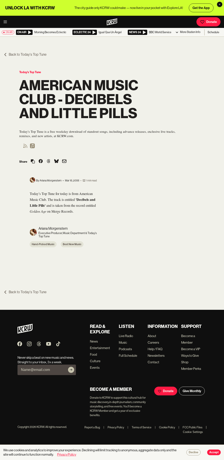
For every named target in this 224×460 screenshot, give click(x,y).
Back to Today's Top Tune (28, 54)
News (94, 341)
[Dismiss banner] (219, 4)
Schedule (213, 32)
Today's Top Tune (30, 72)
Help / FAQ (155, 349)
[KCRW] (25, 332)
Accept (214, 452)
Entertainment (100, 348)
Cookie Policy (165, 427)
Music (123, 342)
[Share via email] (64, 161)
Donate (211, 22)
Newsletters (156, 355)
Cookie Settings (193, 432)
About (152, 336)
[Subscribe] (71, 370)
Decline (193, 452)
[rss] (25, 147)
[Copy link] (33, 161)
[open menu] (6, 22)
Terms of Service (139, 427)
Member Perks (191, 368)
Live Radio (126, 336)
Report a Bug (92, 427)
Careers (153, 342)
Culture (95, 361)
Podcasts (125, 349)
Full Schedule (128, 355)
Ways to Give (190, 355)
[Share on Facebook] (40, 161)
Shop (184, 362)
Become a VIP (190, 349)
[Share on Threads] (48, 161)
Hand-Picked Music (43, 244)
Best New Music (72, 244)
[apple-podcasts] (32, 147)
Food (93, 354)
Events (95, 367)
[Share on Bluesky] (56, 161)
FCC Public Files (190, 427)
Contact (153, 362)
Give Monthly (192, 391)
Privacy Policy (113, 427)
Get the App (201, 8)
